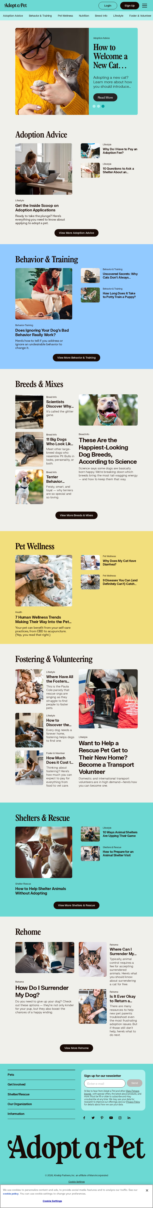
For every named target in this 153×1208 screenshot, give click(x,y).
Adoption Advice (13, 15)
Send (134, 1083)
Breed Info (101, 15)
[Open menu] (144, 5)
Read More (105, 97)
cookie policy (11, 1193)
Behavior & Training (40, 15)
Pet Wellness (65, 15)
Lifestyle (118, 15)
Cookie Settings (76, 1181)
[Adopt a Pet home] (15, 5)
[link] (133, 1101)
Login (107, 5)
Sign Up (130, 5)
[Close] (147, 1190)
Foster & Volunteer (140, 15)
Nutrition (84, 15)
